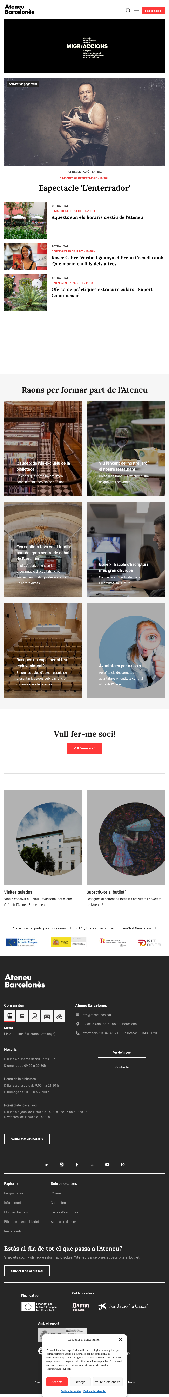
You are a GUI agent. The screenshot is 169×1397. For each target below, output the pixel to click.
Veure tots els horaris (27, 1139)
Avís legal (41, 1382)
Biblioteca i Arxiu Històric (22, 1222)
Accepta (56, 1382)
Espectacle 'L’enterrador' (84, 188)
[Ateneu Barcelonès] (19, 19)
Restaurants (13, 1231)
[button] (121, 1340)
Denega (80, 1382)
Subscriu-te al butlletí (27, 1271)
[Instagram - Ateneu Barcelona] (61, 1166)
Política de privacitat (94, 1391)
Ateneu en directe (63, 1222)
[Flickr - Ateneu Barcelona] (122, 1166)
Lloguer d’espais (16, 1212)
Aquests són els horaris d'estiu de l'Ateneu (97, 217)
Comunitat (58, 1203)
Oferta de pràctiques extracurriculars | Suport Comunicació (102, 292)
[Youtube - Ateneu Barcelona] (107, 1166)
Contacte (122, 1067)
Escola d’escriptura (64, 1212)
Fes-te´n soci (121, 1052)
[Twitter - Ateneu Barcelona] (92, 1166)
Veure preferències (107, 1382)
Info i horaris (13, 1203)
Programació (13, 1193)
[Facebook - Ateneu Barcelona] (76, 1166)
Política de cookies (71, 1391)
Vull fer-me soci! (84, 748)
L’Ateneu (56, 1193)
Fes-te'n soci (153, 10)
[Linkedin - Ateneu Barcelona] (46, 1166)
